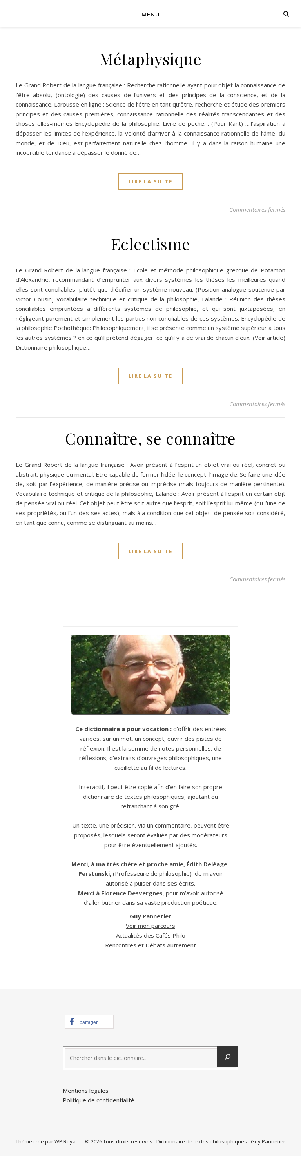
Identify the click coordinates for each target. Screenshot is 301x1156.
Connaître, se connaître (150, 438)
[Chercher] (227, 1056)
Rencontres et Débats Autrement (150, 945)
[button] (89, 1022)
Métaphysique (150, 58)
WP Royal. (66, 1141)
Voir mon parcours (150, 925)
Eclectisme (150, 243)
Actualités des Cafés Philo (150, 935)
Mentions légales (86, 1090)
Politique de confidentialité (98, 1100)
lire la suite (150, 181)
